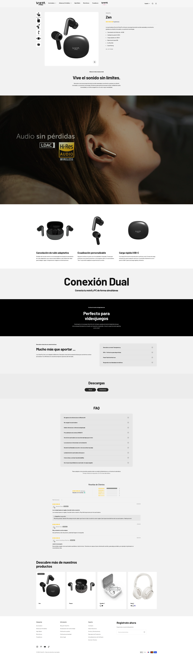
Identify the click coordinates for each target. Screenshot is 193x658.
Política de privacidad (65, 634)
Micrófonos (86, 3)
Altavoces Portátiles (64, 3)
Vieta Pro (108, 13)
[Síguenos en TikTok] (49, 647)
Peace (71, 603)
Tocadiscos (95, 3)
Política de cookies (65, 631)
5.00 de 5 (82, 491)
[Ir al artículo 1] (38, 14)
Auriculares (51, 3)
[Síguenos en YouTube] (45, 647)
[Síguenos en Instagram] (37, 647)
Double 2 (102, 603)
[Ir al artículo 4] (38, 32)
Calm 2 (132, 603)
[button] (109, 21)
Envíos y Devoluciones (94, 631)
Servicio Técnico (92, 640)
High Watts (77, 3)
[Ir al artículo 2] (38, 20)
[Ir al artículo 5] (38, 38)
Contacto (90, 625)
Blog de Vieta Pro (64, 625)
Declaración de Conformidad (67, 628)
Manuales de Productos (94, 634)
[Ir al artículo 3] (38, 26)
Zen (40, 603)
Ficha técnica (103, 389)
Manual (90, 389)
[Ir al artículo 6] (38, 44)
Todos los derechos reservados (52, 652)
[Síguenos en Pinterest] (41, 647)
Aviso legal (63, 637)
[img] (56, 504)
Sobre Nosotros (92, 628)
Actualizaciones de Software (95, 637)
